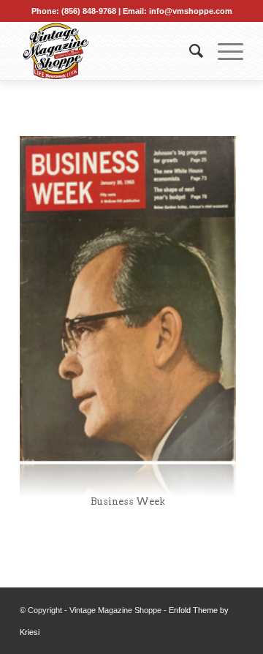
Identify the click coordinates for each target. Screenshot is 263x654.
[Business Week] (128, 316)
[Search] (189, 51)
